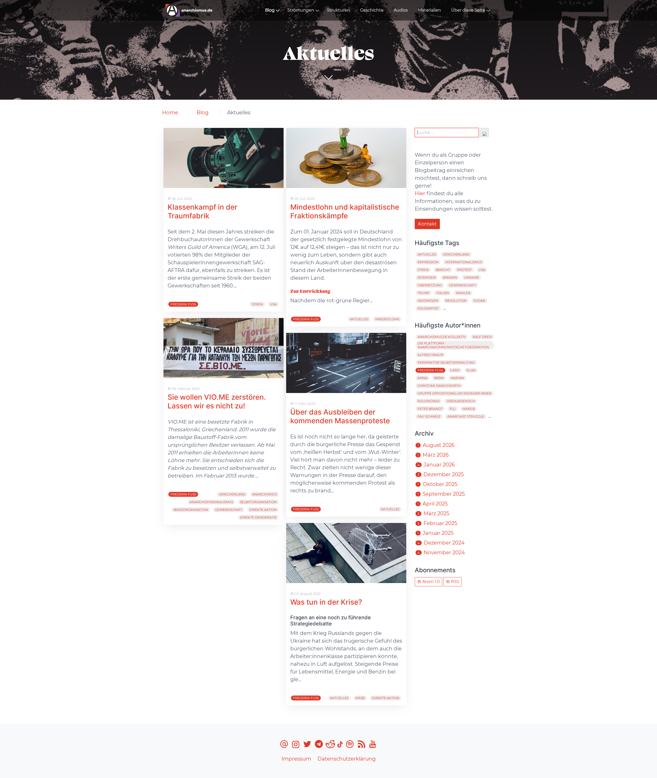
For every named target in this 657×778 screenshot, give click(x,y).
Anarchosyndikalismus (211, 502)
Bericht (443, 270)
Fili (453, 409)
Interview (427, 277)
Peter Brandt (430, 409)
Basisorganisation (191, 510)
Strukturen (338, 10)
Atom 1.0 (430, 581)
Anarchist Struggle (465, 416)
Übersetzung (430, 285)
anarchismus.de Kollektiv (442, 337)
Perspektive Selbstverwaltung (446, 362)
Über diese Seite (468, 10)
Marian (457, 378)
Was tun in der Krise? (326, 602)
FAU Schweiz (429, 416)
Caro (455, 370)
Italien (442, 293)
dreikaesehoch (461, 401)
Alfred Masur (430, 355)
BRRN (439, 378)
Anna (422, 378)
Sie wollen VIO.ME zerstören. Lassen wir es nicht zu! (217, 401)
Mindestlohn (387, 319)
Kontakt (427, 224)
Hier (420, 193)
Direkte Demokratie (258, 517)
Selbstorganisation (258, 502)
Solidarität (428, 308)
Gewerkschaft (228, 510)
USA (273, 304)
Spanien (450, 277)
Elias (471, 370)
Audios (401, 10)
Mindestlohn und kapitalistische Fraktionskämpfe (344, 211)
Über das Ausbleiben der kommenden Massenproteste (340, 416)
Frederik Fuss (183, 304)
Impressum (296, 759)
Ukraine (471, 277)
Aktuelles (359, 319)
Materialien (429, 10)
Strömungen (300, 10)
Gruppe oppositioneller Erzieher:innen (454, 393)
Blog (270, 10)
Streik (257, 304)
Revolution (456, 301)
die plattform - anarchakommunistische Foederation (453, 345)
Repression (428, 262)
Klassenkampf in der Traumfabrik (202, 211)
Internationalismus (463, 262)
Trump (423, 293)
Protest (464, 270)
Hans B (468, 409)
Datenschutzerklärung (346, 759)
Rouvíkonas (429, 401)
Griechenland (232, 494)
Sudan (479, 301)
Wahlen (463, 293)
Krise (360, 698)
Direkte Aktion (263, 510)
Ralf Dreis (482, 337)
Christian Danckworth (439, 386)
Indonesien (428, 301)
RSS (454, 581)
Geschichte (371, 10)
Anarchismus (264, 494)
